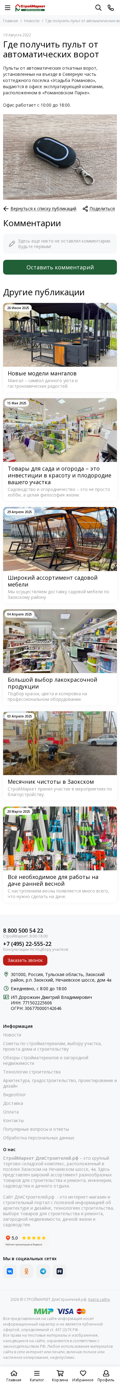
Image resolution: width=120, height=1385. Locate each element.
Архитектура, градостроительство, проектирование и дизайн (60, 1083)
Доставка (13, 1103)
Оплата (11, 1112)
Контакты (13, 1120)
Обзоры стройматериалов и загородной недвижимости (45, 1060)
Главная (10, 20)
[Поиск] (98, 7)
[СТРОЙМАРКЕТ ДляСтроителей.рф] (30, 7)
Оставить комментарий (60, 267)
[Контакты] (111, 7)
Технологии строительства (32, 1072)
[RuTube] (59, 1271)
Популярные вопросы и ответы (36, 1129)
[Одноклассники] (26, 1271)
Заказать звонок (25, 960)
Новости (31, 20)
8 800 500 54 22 (23, 930)
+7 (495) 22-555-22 (27, 943)
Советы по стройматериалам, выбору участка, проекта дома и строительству (52, 1046)
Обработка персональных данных (38, 1138)
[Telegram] (43, 1271)
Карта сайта (99, 1299)
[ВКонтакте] (10, 1271)
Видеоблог (14, 1094)
